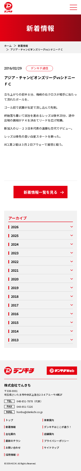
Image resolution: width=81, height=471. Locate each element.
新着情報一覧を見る (40, 192)
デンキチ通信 (39, 68)
